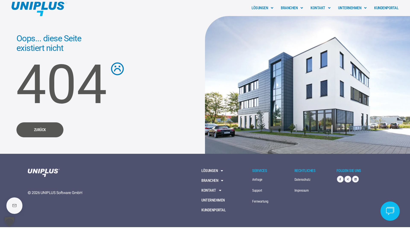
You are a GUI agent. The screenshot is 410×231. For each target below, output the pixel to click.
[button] (9, 221)
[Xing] (347, 179)
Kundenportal (386, 8)
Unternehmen (350, 8)
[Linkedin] (355, 179)
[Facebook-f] (340, 179)
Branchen (289, 8)
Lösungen (260, 8)
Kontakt (317, 8)
